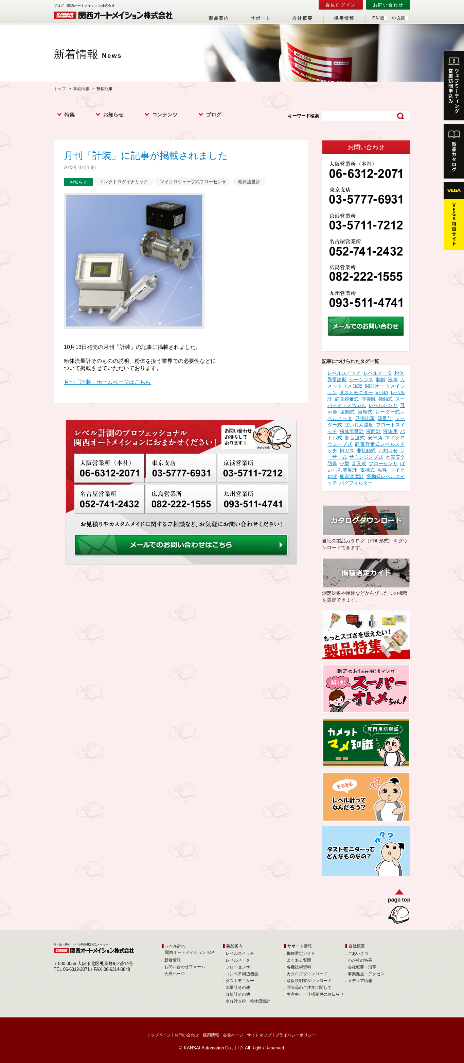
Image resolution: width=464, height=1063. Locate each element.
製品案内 (219, 18)
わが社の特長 (360, 960)
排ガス (347, 450)
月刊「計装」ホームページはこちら (107, 382)
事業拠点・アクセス (366, 974)
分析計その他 (238, 994)
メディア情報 (360, 980)
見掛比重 (365, 418)
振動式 (347, 412)
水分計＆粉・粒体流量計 (248, 1001)
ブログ (213, 114)
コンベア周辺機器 (242, 974)
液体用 (390, 431)
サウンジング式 (366, 457)
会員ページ (174, 973)
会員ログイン (340, 4)
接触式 (385, 399)
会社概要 (302, 18)
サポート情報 (299, 946)
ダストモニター (356, 392)
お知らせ (113, 114)
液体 (392, 379)
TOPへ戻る (396, 908)
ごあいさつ (358, 953)
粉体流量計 (249, 181)
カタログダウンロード (307, 974)
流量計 (385, 418)
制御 (381, 379)
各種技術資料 (299, 967)
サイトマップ (259, 1035)
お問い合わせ (388, 4)
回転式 (365, 412)
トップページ (158, 1035)
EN (375, 18)
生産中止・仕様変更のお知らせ (315, 994)
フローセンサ (383, 463)
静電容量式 (347, 399)
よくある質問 (299, 960)
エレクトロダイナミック (124, 181)
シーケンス (361, 379)
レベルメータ (377, 373)
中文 (396, 18)
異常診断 (337, 379)
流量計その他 (238, 987)
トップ (60, 88)
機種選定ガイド (301, 953)
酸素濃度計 (352, 476)
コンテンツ (165, 114)
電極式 (367, 470)
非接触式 (366, 450)
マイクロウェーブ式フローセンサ (193, 181)
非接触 (368, 399)
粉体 (399, 373)
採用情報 (344, 18)
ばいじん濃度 (359, 424)
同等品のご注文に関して (309, 987)
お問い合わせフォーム (184, 966)
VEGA (381, 392)
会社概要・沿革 (362, 967)
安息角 (375, 437)
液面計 (373, 431)
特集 (70, 114)
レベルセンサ (383, 405)
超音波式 (355, 437)
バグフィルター (356, 483)
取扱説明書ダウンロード (309, 980)
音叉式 (359, 463)
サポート (261, 18)
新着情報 (81, 88)
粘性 (383, 470)
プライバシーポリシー (295, 1035)
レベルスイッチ (344, 373)
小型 (344, 463)
